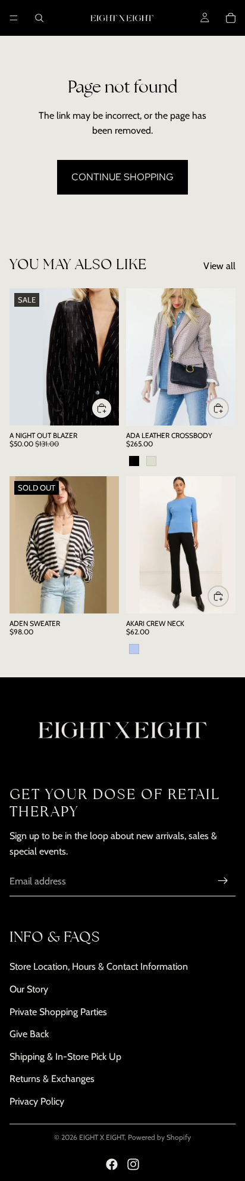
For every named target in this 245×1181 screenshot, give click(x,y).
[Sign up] (223, 881)
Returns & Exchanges (52, 1079)
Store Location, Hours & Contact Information (99, 967)
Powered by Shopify (159, 1137)
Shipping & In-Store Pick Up (65, 1056)
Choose (111, 408)
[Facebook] (112, 1164)
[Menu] (13, 18)
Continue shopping (122, 177)
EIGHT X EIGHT (101, 1137)
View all (219, 266)
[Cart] (231, 18)
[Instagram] (133, 1164)
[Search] (39, 18)
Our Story (29, 989)
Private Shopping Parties (58, 1011)
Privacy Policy (37, 1101)
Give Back (29, 1034)
